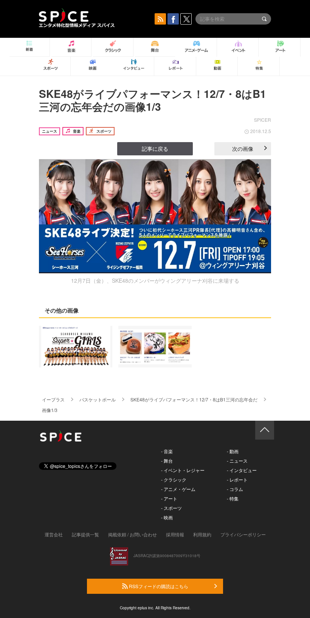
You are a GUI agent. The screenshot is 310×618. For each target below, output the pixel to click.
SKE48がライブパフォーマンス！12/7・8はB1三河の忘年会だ (193, 399)
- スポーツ (171, 508)
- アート (169, 498)
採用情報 (175, 534)
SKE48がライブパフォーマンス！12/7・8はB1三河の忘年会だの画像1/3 (152, 100)
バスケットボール (97, 399)
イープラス (53, 399)
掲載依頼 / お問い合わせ (132, 534)
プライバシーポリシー (243, 534)
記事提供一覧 (85, 534)
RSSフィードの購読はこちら (158, 586)
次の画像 (242, 148)
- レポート (237, 479)
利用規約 (202, 534)
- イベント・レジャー (183, 470)
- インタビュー (242, 470)
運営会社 (54, 534)
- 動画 (233, 451)
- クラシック (173, 479)
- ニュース (237, 460)
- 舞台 (167, 460)
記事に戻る (155, 148)
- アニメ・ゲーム (178, 489)
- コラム (235, 489)
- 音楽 (167, 451)
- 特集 (233, 498)
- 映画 (167, 517)
